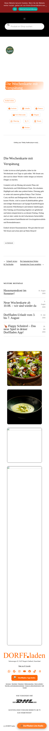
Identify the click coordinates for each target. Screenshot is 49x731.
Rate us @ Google (24, 666)
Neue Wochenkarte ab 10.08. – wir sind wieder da (20, 304)
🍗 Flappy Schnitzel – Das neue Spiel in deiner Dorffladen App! (20, 329)
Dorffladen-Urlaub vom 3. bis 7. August (19, 316)
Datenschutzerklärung (28, 9)
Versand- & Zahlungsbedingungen (33, 685)
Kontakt (25, 687)
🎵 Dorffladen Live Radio (31, 726)
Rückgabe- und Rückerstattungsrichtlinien (14, 685)
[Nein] (46, 6)
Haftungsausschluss (29, 684)
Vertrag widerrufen (38, 684)
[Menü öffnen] (24, 18)
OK (15, 9)
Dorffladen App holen (26, 678)
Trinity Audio (26, 142)
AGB (43, 685)
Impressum (8, 684)
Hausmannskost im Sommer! (15, 292)
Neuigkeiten (14, 684)
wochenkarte (9, 243)
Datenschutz (21, 684)
